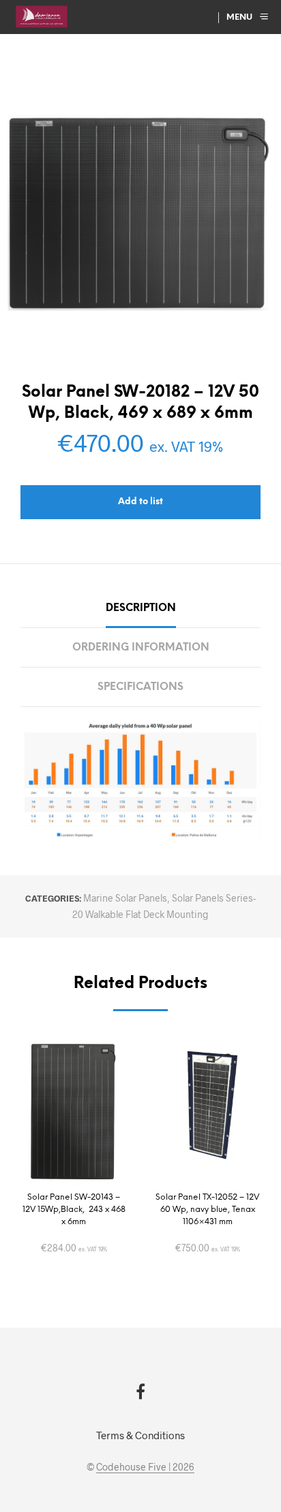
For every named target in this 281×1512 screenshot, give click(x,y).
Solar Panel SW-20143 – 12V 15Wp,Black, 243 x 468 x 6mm (74, 1209)
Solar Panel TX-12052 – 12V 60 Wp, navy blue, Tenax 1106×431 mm (207, 1209)
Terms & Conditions (140, 1435)
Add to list (140, 501)
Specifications (140, 687)
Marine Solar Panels (125, 898)
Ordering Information (140, 647)
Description (141, 608)
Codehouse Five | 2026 (145, 1467)
